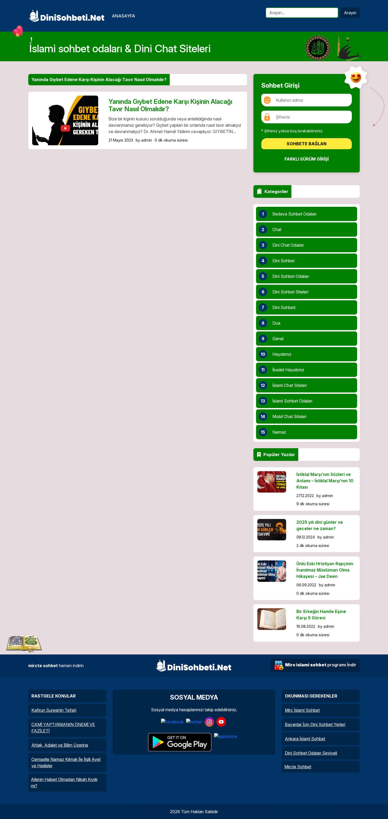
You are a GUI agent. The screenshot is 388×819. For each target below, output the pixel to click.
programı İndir (320, 664)
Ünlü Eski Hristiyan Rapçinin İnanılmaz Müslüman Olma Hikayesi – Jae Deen (324, 570)
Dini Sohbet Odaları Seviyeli (311, 753)
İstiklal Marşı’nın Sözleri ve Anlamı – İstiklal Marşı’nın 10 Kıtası (324, 481)
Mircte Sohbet (297, 766)
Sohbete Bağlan (307, 143)
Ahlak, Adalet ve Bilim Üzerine (59, 745)
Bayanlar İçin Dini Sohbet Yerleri (315, 724)
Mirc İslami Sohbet (302, 710)
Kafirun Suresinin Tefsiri (53, 710)
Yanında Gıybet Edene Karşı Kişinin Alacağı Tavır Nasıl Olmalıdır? (170, 105)
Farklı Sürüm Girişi (307, 159)
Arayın (350, 12)
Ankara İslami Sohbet (305, 738)
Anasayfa (123, 15)
